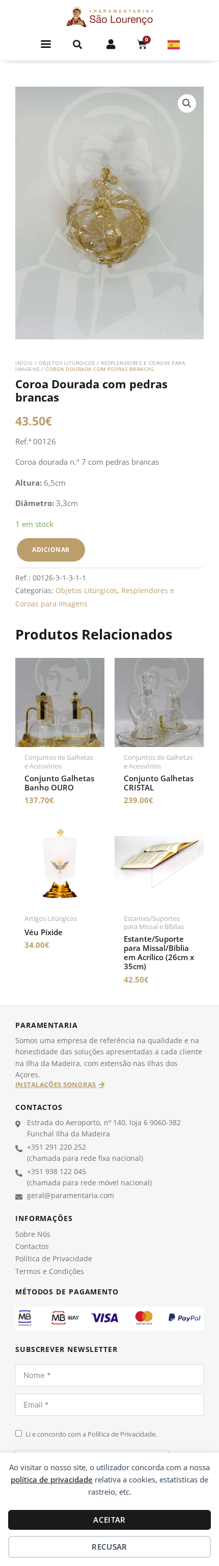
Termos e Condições (49, 1271)
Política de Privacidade (53, 1258)
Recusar (109, 1547)
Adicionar (51, 549)
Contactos (32, 1246)
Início (24, 362)
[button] (46, 44)
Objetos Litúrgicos (67, 362)
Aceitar (109, 1520)
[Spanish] (174, 44)
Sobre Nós (32, 1234)
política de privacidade (52, 1479)
